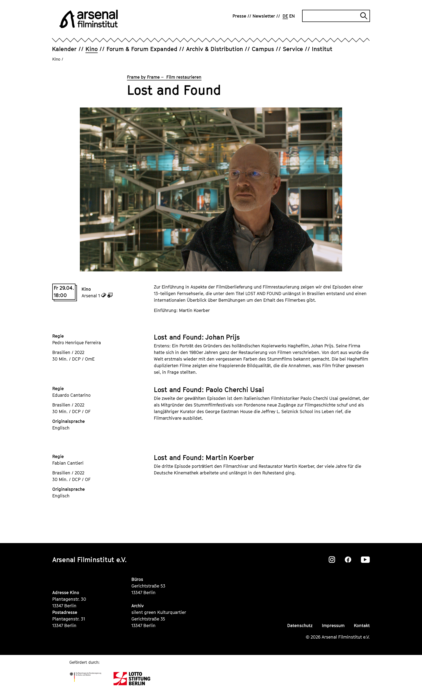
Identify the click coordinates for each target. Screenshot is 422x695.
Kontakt (362, 625)
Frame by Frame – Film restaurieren (164, 77)
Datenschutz (300, 625)
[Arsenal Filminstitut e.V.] (88, 19)
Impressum (333, 625)
